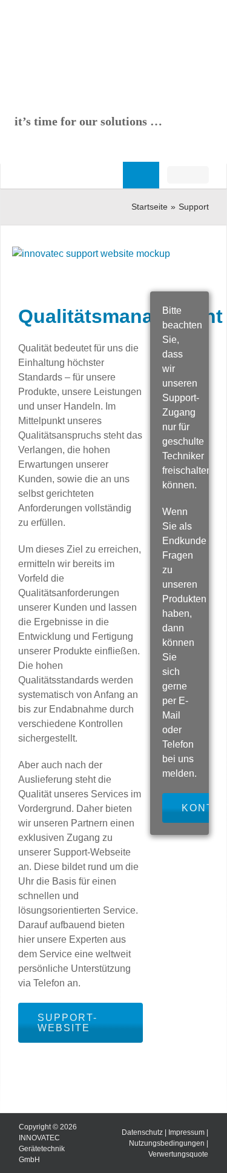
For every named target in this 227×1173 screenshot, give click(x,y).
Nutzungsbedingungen (167, 1143)
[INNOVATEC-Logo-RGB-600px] (64, 33)
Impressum (186, 1132)
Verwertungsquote (178, 1154)
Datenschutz (142, 1132)
